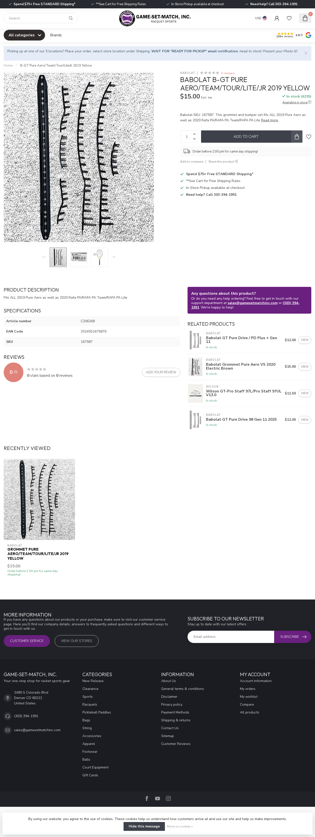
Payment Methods (175, 712)
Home (8, 65)
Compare (247, 704)
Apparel (88, 743)
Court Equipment (95, 767)
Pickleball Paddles (96, 712)
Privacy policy (171, 704)
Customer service (27, 641)
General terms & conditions (182, 688)
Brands (56, 35)
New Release (93, 681)
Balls (86, 759)
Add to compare (191, 161)
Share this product (221, 161)
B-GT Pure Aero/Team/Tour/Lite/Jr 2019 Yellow (56, 65)
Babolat (187, 73)
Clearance (90, 688)
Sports (87, 696)
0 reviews (228, 73)
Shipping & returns (175, 720)
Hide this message (144, 826)
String (87, 728)
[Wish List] (289, 18)
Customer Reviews (175, 743)
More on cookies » (180, 826)
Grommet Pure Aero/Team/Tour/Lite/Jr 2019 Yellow (38, 554)
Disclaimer (169, 696)
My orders (247, 688)
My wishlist (248, 696)
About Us (168, 681)
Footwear (89, 751)
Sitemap (167, 736)
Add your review (161, 372)
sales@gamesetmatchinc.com (253, 303)
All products (249, 712)
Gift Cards (90, 775)
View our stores (76, 641)
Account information (256, 681)
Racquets (89, 704)
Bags (86, 720)
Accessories (91, 736)
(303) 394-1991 (26, 716)
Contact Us (170, 728)
